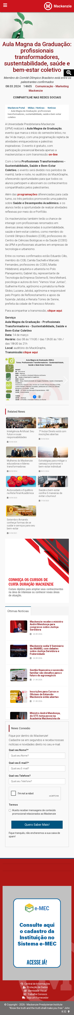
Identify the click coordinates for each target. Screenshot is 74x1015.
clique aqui (54, 310)
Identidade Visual (37, 990)
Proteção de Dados (37, 987)
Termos (13, 804)
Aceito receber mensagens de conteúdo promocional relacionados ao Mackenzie (34, 812)
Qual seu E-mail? (19, 763)
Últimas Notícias (18, 611)
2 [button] (39, 397)
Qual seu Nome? (19, 750)
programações (27, 194)
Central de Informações (37, 983)
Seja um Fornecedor (38, 997)
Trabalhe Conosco (37, 994)
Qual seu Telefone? (20, 775)
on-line (53, 154)
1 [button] (34, 397)
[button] (65, 380)
